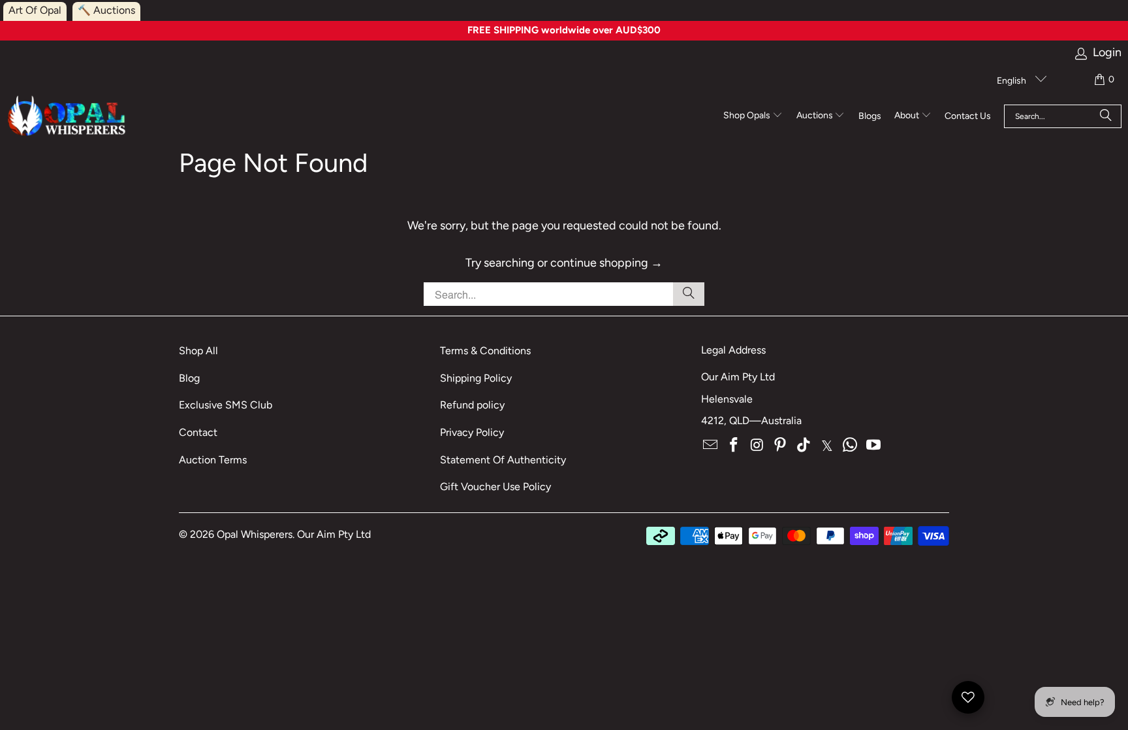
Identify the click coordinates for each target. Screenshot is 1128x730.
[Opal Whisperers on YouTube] (874, 445)
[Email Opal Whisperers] (711, 445)
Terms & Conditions (485, 350)
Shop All (198, 350)
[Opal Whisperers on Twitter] (827, 445)
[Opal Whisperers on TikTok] (804, 445)
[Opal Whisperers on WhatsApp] (850, 445)
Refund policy (472, 405)
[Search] (1105, 116)
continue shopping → (606, 263)
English (1012, 80)
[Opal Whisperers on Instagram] (757, 445)
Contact (198, 432)
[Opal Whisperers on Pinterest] (781, 445)
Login (1107, 52)
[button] (753, 116)
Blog (189, 378)
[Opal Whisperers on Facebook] (734, 445)
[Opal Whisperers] (68, 117)
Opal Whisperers (254, 534)
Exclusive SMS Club (225, 405)
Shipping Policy (476, 378)
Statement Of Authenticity (503, 460)
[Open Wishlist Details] (968, 697)
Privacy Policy (472, 432)
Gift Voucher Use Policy (495, 486)
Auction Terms (213, 460)
